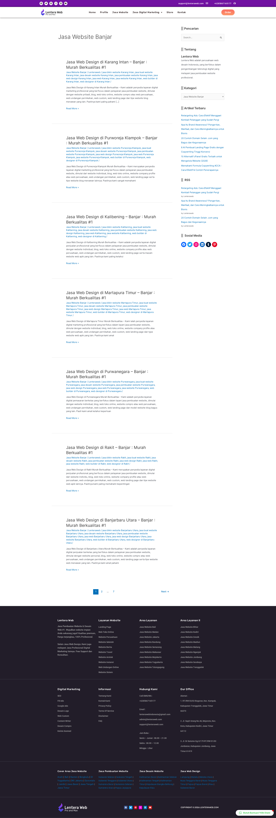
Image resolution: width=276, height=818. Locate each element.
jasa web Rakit (150, 460)
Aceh (60, 777)
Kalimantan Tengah (149, 780)
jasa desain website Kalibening (93, 230)
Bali (67, 777)
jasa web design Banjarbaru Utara (129, 536)
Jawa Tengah (87, 784)
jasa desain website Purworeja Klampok (116, 151)
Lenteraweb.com (209, 807)
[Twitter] (189, 244)
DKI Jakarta (77, 780)
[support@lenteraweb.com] (207, 3)
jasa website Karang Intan (129, 78)
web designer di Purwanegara (106, 391)
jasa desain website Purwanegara (98, 384)
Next (165, 591)
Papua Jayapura (123, 788)
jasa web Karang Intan (103, 78)
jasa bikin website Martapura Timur (120, 302)
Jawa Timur (63, 788)
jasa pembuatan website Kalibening (128, 230)
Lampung (185, 777)
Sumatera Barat (106, 784)
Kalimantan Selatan (167, 777)
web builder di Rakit (96, 463)
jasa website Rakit (75, 463)
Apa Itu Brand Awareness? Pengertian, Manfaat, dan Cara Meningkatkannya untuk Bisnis (202, 129)
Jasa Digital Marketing (146, 12)
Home (92, 12)
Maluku (194, 777)
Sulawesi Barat (187, 788)
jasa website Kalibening (119, 233)
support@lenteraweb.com (191, 3)
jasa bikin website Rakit (114, 457)
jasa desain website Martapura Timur (103, 306)
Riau (211, 784)
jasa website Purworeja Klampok (92, 157)
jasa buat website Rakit (139, 457)
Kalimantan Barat (147, 777)
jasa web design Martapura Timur (101, 309)
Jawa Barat (72, 784)
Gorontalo (90, 780)
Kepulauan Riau (147, 788)
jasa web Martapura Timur (132, 309)
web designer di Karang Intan (95, 81)
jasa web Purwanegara (109, 388)
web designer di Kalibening (92, 236)
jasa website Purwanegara (135, 388)
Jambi (62, 784)
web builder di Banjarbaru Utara (109, 539)
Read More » (72, 108)
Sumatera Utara (106, 788)
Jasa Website (120, 12)
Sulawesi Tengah (124, 777)
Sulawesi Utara (125, 780)
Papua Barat (201, 784)
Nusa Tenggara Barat (190, 780)
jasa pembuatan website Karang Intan (134, 75)
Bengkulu (84, 777)
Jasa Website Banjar (76, 72)
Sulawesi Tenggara (107, 780)
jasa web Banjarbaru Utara (97, 536)
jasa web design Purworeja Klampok (114, 154)
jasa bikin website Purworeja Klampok (121, 148)
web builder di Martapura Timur (109, 312)
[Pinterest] (214, 244)
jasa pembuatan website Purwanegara (135, 384)
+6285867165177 (222, 3)
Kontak (182, 12)
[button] (255, 813)
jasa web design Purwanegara (81, 388)
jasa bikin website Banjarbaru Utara (120, 530)
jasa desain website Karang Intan (96, 75)
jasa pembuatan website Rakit (103, 460)
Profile (104, 12)
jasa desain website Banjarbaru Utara (103, 533)
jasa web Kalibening (96, 233)
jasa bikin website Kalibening (117, 227)
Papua (190, 784)
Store (170, 12)
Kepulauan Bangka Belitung (159, 784)
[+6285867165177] (235, 3)
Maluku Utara (206, 777)
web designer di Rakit (118, 463)
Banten (73, 777)
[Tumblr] (208, 244)
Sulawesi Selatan (106, 777)
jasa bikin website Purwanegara (118, 381)
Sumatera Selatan (123, 784)
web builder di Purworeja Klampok (127, 157)
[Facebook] (183, 244)
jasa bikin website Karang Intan (118, 72)
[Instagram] (196, 244)
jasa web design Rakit (131, 460)
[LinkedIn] (202, 244)
